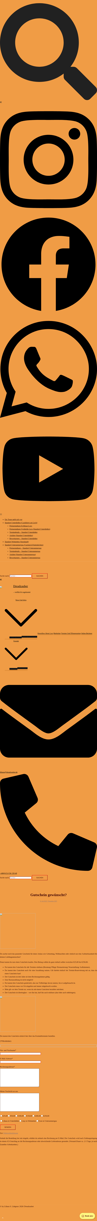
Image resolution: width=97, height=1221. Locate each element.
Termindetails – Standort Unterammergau (24, 551)
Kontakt (16, 641)
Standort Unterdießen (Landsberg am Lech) (21, 523)
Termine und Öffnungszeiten (71, 633)
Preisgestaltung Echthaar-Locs (20, 526)
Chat (26, 668)
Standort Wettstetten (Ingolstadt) (17, 542)
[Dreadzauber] (5, 588)
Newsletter (20, 668)
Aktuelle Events (27, 637)
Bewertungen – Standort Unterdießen (23, 539)
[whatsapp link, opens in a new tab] (48, 424)
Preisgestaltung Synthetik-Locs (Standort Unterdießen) (29, 529)
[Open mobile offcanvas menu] (1, 514)
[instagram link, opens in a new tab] (48, 214)
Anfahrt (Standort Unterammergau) (22, 554)
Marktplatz (57, 633)
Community (13, 669)
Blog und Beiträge (15, 637)
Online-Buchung (86, 633)
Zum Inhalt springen (7, 1)
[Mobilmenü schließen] (1, 580)
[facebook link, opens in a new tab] (48, 312)
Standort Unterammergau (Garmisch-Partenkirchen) (24, 545)
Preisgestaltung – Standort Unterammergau (25, 548)
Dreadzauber (20, 586)
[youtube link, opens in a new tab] (48, 511)
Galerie (34, 637)
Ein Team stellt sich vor (13, 520)
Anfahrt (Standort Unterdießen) (21, 535)
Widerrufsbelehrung (10, 1133)
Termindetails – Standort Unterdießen (23, 532)
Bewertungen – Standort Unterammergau (24, 558)
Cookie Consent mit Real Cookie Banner (20, 1218)
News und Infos (20, 600)
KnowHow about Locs (45, 633)
